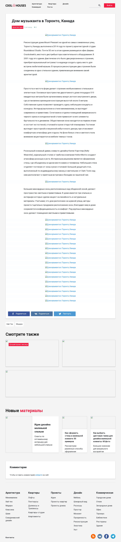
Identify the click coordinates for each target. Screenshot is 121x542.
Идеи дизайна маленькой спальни (42, 428)
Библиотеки (101, 518)
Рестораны (101, 522)
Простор (77, 510)
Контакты (10, 538)
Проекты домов (58, 506)
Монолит (78, 514)
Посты (50, 7)
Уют (75, 530)
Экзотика (78, 526)
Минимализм (11, 498)
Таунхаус (100, 514)
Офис (98, 510)
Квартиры (52, 4)
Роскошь (78, 506)
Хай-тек (9, 502)
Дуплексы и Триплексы (33, 507)
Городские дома (103, 498)
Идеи (53, 498)
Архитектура (37, 4)
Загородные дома (104, 506)
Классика (10, 510)
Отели (99, 502)
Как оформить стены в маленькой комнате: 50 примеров (74, 437)
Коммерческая (104, 492)
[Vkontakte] (42, 313)
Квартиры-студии (36, 512)
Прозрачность (80, 518)
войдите (38, 475)
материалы (31, 410)
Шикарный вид (80, 502)
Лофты (31, 498)
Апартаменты (34, 516)
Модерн (9, 506)
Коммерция (36, 7)
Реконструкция (81, 522)
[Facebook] (19, 313)
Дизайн (66, 4)
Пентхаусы (33, 502)
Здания (99, 526)
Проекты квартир (59, 502)
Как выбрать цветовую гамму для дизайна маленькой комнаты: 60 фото (103, 437)
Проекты (56, 492)
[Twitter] (65, 313)
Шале (8, 514)
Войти (109, 5)
